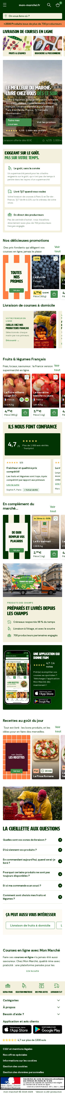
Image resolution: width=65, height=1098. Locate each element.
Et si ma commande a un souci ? (22, 889)
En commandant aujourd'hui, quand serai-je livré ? (29, 865)
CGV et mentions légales (17, 1052)
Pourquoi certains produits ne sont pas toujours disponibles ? (26, 878)
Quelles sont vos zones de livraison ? (24, 843)
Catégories (11, 1004)
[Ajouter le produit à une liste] (55, 262)
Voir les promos (46, 126)
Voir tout (58, 253)
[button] (45, 281)
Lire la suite (12, 488)
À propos (9, 1011)
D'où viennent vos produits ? (20, 853)
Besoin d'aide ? (13, 1018)
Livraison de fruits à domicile (30, 929)
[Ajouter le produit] (54, 298)
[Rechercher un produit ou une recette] (49, 5)
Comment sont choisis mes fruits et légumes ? (24, 901)
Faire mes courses (14, 126)
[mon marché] (32, 5)
